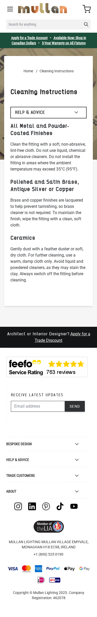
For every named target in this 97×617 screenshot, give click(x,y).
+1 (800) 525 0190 (48, 554)
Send (75, 406)
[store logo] (42, 8)
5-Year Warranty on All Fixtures (64, 43)
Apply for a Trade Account (29, 38)
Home (28, 71)
